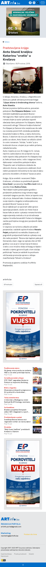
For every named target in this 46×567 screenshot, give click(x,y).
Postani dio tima (30, 534)
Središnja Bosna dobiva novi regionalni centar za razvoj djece (17, 420)
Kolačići (31, 554)
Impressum (4, 556)
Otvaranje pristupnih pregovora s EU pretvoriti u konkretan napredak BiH (17, 391)
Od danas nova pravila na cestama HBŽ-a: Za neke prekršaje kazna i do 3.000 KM (17, 371)
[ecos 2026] (23, 21)
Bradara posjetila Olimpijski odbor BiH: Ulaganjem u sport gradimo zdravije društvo (16, 411)
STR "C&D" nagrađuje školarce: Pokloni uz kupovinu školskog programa (16, 381)
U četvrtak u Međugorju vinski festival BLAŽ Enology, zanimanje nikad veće (17, 401)
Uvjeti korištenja (6, 554)
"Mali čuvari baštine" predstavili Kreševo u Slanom (17, 430)
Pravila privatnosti (20, 554)
